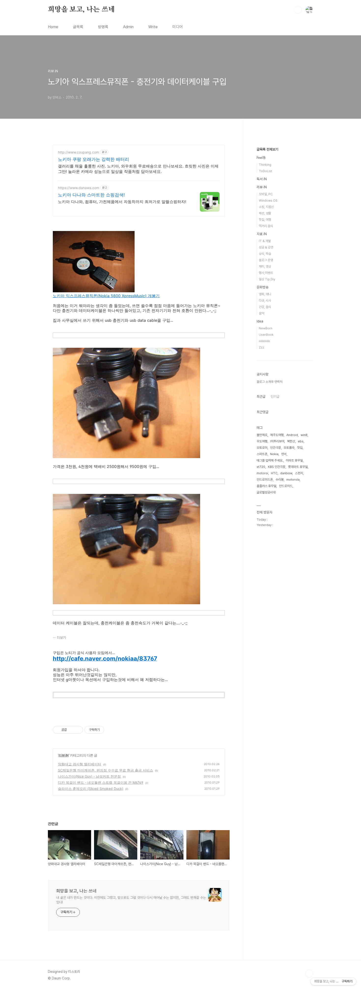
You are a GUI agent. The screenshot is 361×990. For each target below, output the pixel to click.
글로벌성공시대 (266, 492)
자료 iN (262, 234)
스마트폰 (262, 454)
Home (53, 27)
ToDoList (265, 171)
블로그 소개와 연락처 (269, 382)
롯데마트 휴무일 (298, 467)
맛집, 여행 (265, 219)
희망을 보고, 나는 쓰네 (81, 9)
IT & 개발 (265, 241)
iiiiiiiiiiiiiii (264, 341)
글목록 (78, 27)
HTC (274, 473)
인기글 (275, 397)
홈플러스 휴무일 (266, 486)
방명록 (103, 27)
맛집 (300, 448)
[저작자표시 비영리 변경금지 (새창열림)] (110, 730)
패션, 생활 (265, 213)
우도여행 (262, 441)
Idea (260, 321)
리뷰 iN (63, 755)
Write (153, 27)
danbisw (286, 473)
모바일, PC (266, 194)
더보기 (61, 638)
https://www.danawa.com (78, 188)
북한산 (291, 441)
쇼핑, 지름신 (266, 207)
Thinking (265, 165)
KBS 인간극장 (276, 467)
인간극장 (275, 448)
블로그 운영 (266, 260)
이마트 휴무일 (294, 460)
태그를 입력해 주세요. (270, 460)
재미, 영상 (265, 266)
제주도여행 (277, 435)
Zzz (261, 347)
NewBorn (265, 328)
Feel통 (261, 158)
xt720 (261, 467)
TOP (309, 973)
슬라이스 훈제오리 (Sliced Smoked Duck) (90, 788)
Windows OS (268, 200)
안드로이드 (285, 486)
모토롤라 (289, 448)
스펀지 (299, 473)
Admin (128, 27)
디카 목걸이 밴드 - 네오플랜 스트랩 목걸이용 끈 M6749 (100, 782)
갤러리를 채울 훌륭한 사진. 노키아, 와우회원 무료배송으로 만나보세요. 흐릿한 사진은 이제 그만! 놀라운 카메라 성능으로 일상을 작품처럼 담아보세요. (138, 169)
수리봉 (280, 479)
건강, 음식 (265, 307)
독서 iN (262, 179)
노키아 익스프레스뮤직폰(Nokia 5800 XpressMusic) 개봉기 (106, 295)
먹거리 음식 (266, 226)
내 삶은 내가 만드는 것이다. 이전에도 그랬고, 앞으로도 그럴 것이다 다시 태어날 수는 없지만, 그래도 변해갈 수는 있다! (131, 900)
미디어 (177, 27)
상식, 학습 (265, 254)
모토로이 (262, 448)
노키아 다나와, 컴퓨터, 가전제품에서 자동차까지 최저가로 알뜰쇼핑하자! (122, 201)
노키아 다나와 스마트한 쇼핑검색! (91, 194)
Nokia (274, 454)
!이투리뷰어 (277, 441)
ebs (301, 441)
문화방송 (262, 287)
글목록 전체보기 (267, 149)
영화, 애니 (265, 294)
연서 (284, 454)
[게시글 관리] (77, 729)
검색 (298, 9)
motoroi (262, 473)
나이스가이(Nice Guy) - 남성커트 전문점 (89, 776)
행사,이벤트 (266, 273)
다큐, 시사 (265, 300)
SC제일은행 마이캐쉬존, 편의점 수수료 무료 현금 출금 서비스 (105, 770)
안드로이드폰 (265, 479)
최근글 (261, 397)
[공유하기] (71, 729)
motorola (293, 479)
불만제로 (262, 435)
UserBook (266, 334)
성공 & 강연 (266, 247)
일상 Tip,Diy (267, 279)
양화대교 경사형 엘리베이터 (79, 764)
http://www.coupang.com (78, 152)
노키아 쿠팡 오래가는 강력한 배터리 (93, 159)
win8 (304, 435)
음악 (261, 313)
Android (292, 435)
